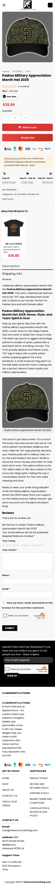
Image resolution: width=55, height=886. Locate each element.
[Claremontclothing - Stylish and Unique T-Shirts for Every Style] (27, 5)
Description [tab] (11, 266)
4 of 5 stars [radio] (25, 545)
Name (6, 575)
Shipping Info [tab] (12, 274)
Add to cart (29, 127)
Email (6, 588)
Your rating (8, 540)
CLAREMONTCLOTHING (16, 703)
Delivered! (47, 182)
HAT (28, 71)
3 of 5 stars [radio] (16, 545)
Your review (9, 549)
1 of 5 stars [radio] (3, 545)
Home (5, 71)
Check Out (27, 137)
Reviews (6, 279)
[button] (4, 5)
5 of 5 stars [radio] (37, 545)
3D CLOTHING (20, 194)
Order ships (27, 182)
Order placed (9, 182)
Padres (10, 199)
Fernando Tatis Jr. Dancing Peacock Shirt (11, 250)
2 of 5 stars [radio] (8, 545)
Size (5, 91)
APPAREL (18, 71)
